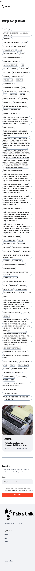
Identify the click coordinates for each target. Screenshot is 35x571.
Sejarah (12, 365)
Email (3, 477)
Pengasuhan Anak (21, 289)
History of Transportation (12, 110)
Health (22, 95)
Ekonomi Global (17, 76)
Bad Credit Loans (8, 50)
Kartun (20, 240)
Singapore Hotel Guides (20, 369)
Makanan (6, 261)
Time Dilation (21, 376)
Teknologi (18, 372)
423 (10, 29)
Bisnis (22, 54)
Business (14, 69)
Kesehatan (21, 244)
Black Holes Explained (10, 61)
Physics (5, 296)
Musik (5, 285)
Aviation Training (19, 46)
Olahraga (13, 285)
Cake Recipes (24, 69)
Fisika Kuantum (24, 91)
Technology (7, 372)
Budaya (5, 69)
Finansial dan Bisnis (9, 91)
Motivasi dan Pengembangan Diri (13, 281)
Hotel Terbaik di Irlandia (11, 236)
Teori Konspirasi (8, 376)
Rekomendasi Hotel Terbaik (12, 348)
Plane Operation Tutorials (12, 312)
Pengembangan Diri (9, 293)
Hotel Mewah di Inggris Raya (12, 171)
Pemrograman (8, 289)
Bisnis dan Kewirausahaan (11, 57)
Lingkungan (25, 251)
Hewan (24, 99)
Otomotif (23, 285)
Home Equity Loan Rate (10, 113)
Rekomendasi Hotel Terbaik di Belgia (15, 352)
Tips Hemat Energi (9, 380)
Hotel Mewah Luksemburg (11, 208)
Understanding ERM (9, 389)
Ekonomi (6, 76)
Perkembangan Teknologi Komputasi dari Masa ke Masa (15, 443)
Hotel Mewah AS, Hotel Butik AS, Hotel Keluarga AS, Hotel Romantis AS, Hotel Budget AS (15, 133)
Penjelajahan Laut (25, 293)
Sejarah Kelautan (23, 365)
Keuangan (6, 247)
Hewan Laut (7, 102)
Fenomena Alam (8, 84)
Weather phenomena (10, 393)
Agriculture (7, 39)
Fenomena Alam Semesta (11, 87)
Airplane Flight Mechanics (12, 42)
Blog (22, 65)
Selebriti (6, 369)
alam (25, 42)
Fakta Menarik (8, 80)
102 (4, 29)
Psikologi (6, 316)
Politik (26, 312)
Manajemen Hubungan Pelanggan (14, 264)
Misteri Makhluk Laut (10, 278)
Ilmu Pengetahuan (9, 240)
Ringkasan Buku (25, 361)
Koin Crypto (7, 251)
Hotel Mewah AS (8, 127)
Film (23, 87)
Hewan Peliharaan (20, 102)
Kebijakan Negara (9, 244)
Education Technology (20, 72)
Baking (20, 50)
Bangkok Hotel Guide (10, 54)
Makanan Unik (16, 261)
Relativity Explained (10, 361)
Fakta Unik (19, 80)
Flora (5, 95)
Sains (5, 365)
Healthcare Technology (11, 99)
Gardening (13, 95)
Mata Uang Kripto (9, 268)
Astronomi (6, 46)
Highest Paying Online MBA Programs (15, 106)
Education (6, 72)
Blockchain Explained (10, 65)
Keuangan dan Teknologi (21, 247)
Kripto (16, 251)
